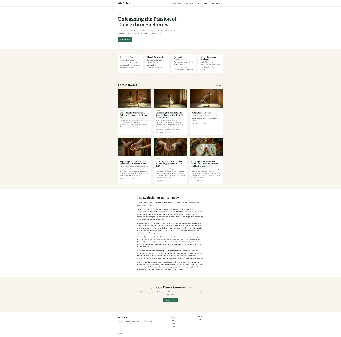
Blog (205, 3)
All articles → (218, 85)
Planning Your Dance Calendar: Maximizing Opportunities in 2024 (169, 163)
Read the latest (125, 39)
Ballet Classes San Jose (201, 113)
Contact (219, 3)
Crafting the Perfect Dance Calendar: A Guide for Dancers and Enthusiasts (204, 163)
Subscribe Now (170, 300)
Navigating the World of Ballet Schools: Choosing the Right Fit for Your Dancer (169, 115)
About (211, 3)
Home (199, 3)
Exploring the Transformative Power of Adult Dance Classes (133, 162)
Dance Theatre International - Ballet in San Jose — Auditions (133, 114)
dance (200, 319)
